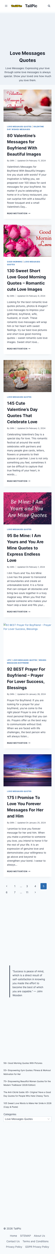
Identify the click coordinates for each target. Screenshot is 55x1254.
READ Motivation (18, 213)
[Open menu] (6, 6)
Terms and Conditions (36, 1241)
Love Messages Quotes (19, 126)
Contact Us (13, 1241)
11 (27, 892)
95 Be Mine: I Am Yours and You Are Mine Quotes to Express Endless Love (25, 548)
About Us (39, 1235)
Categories (10, 1114)
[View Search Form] (48, 5)
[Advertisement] (27, 30)
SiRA (12, 160)
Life (9, 660)
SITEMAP (25, 1235)
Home (13, 1235)
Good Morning (14, 262)
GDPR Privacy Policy (37, 1246)
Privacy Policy (14, 1246)
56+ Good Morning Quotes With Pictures (23, 1063)
